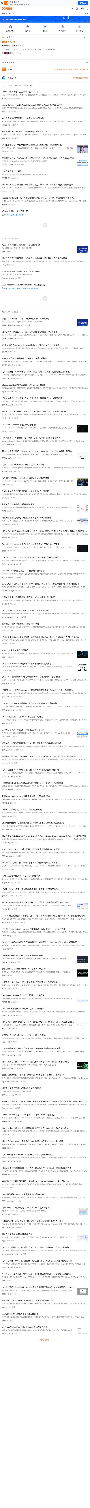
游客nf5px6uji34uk (8, 962)
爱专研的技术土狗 (7, 365)
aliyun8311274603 (8, 392)
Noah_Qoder (6, 737)
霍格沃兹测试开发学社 (9, 338)
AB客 (3, 723)
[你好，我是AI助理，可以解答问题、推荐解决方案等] (76, 8)
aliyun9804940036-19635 (10, 617)
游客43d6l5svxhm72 (8, 697)
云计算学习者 (6, 418)
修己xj (4, 151)
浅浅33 (4, 657)
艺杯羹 (4, 511)
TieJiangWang (6, 936)
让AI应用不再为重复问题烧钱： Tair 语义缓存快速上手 (71, 69)
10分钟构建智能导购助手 (80, 78)
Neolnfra (4, 431)
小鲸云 (4, 1148)
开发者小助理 (6, 238)
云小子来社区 (6, 538)
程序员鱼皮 (5, 352)
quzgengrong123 (7, 471)
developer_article (7, 98)
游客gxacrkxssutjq (7, 1108)
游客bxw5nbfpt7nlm (8, 856)
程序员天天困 (6, 1002)
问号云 (4, 265)
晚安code (5, 670)
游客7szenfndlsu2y (8, 278)
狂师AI (4, 484)
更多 (86, 62)
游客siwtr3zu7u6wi (8, 458)
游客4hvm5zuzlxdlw (8, 1201)
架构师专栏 (5, 551)
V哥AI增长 (5, 1307)
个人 (86, 13)
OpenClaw (5, 1135)
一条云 (4, 191)
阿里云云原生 (6, 112)
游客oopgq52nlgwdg (8, 750)
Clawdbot (5, 644)
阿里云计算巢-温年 (8, 577)
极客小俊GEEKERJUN (9, 165)
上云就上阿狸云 (7, 989)
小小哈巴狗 (5, 498)
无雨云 (4, 1241)
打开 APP (83, 3)
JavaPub (5, 1188)
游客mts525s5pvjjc (8, 591)
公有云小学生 (6, 763)
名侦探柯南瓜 (6, 204)
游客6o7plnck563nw (8, 378)
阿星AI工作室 (6, 1042)
